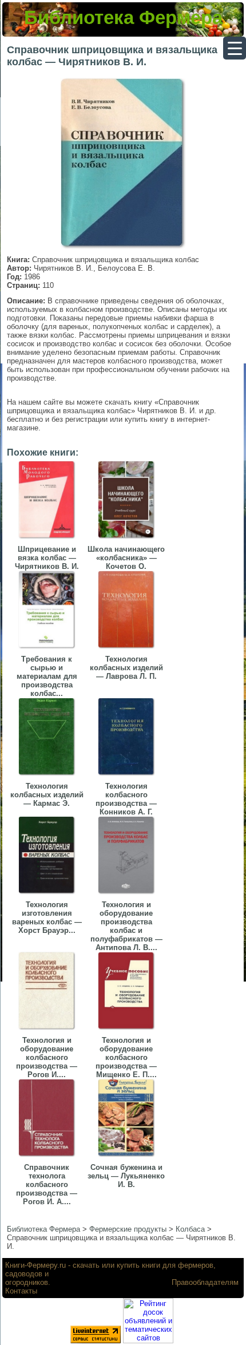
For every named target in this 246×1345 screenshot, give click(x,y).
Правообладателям (205, 1282)
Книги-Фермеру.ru (35, 1265)
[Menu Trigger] (234, 48)
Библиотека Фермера (123, 17)
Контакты (21, 1291)
